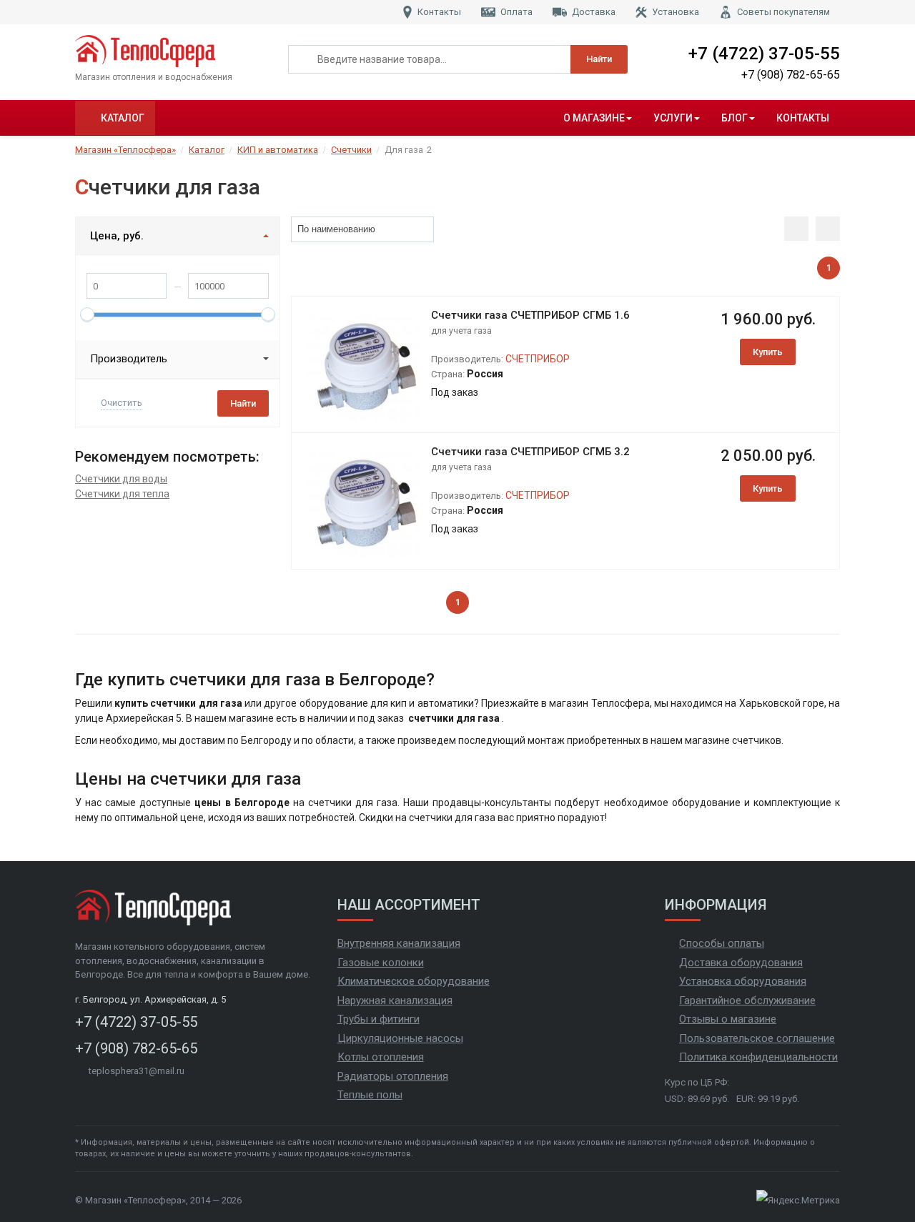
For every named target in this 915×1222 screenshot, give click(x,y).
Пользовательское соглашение (757, 1038)
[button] (423, 229)
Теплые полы (369, 1094)
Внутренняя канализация (398, 943)
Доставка (593, 11)
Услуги (673, 118)
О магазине (594, 118)
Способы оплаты (721, 943)
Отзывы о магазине (727, 1019)
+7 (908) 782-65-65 (790, 74)
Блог (734, 118)
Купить (768, 352)
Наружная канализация (394, 1000)
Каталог (122, 118)
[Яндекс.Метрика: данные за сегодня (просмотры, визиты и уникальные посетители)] (798, 1200)
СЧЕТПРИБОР (537, 358)
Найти (599, 59)
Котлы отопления (380, 1056)
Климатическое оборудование (413, 981)
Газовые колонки (380, 962)
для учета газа (461, 331)
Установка (675, 11)
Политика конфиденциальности (758, 1056)
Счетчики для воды (121, 479)
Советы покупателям (783, 11)
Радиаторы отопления (392, 1076)
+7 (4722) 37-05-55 (764, 54)
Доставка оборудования (741, 962)
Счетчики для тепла (122, 494)
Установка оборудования (742, 981)
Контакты (439, 11)
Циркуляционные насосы (400, 1038)
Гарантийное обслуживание (747, 1000)
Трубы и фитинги (378, 1019)
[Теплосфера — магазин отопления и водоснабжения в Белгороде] (171, 51)
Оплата (516, 11)
